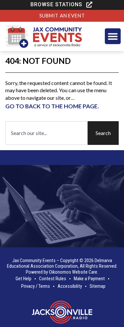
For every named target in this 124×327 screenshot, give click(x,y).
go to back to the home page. (52, 106)
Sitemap (97, 286)
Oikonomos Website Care (73, 272)
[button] (62, 4)
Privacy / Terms (35, 286)
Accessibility (70, 286)
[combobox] (46, 133)
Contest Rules (52, 279)
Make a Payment (89, 279)
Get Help (23, 279)
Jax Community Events (34, 260)
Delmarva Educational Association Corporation (59, 263)
